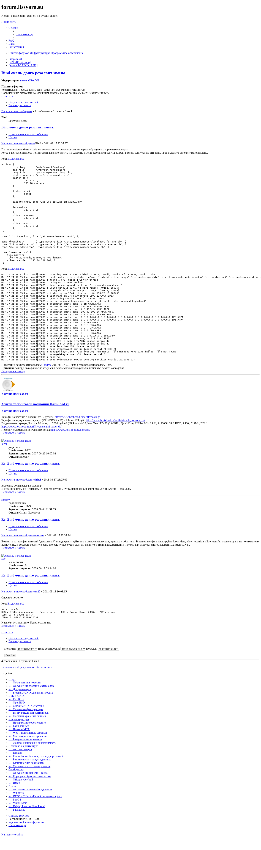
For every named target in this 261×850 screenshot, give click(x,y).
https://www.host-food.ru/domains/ (70, 429)
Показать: (10, 648)
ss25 (3, 558)
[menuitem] (24, 34)
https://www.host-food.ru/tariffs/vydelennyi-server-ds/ (31, 426)
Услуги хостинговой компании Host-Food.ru (35, 404)
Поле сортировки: (49, 648)
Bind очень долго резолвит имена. (33, 73)
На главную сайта (12, 834)
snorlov (5, 499)
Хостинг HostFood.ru (14, 393)
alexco (23, 80)
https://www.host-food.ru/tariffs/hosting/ (77, 416)
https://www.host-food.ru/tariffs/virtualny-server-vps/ (115, 420)
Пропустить (8, 21)
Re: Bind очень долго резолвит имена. (30, 463)
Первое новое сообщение (16, 111)
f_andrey (46, 364)
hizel (4, 443)
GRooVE (33, 80)
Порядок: (92, 648)
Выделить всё (15, 158)
